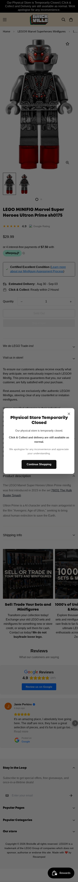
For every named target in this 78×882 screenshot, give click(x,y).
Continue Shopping (39, 464)
